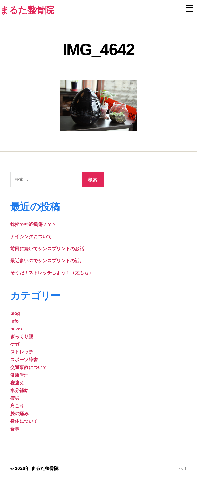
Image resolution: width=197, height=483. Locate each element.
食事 (14, 428)
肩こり (17, 405)
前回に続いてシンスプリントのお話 (47, 248)
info (14, 321)
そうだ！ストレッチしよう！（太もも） (51, 272)
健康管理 (19, 375)
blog (15, 313)
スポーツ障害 (24, 359)
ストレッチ (21, 351)
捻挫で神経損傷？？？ (33, 224)
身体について (24, 421)
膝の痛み (19, 413)
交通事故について (28, 367)
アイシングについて (31, 236)
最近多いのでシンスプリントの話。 (47, 260)
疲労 (14, 398)
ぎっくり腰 (21, 336)
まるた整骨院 (45, 468)
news (16, 328)
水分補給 (19, 390)
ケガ (14, 344)
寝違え (17, 382)
